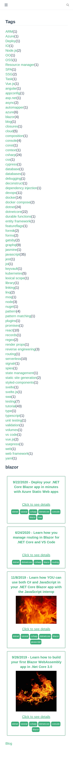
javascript (12, 254)
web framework (17, 453)
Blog (8, 743)
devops (10, 193)
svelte (9, 387)
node (9, 302)
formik (10, 231)
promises (12, 325)
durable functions (18, 216)
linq (8, 292)
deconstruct (14, 183)
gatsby (10, 240)
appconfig (12, 93)
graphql (11, 245)
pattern (10, 311)
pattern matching (18, 316)
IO (7, 46)
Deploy (10, 41)
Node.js (11, 50)
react (9, 330)
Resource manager (19, 65)
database (12, 169)
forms (9, 235)
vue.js (9, 439)
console (11, 140)
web (8, 449)
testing (10, 401)
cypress (11, 164)
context (10, 150)
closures (11, 126)
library (10, 283)
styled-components (19, 382)
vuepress (12, 444)
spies (9, 368)
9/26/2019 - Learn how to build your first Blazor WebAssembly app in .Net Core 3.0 (36, 662)
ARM (9, 31)
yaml (9, 458)
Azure (9, 36)
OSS (9, 60)
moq (8, 297)
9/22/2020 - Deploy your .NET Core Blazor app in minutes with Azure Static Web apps (36, 487)
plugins (10, 321)
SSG (9, 74)
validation (12, 425)
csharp (10, 155)
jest (8, 259)
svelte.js (11, 392)
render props (15, 344)
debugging (13, 178)
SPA (8, 69)
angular (11, 88)
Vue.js (10, 84)
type (8, 411)
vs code (11, 434)
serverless (13, 359)
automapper (14, 107)
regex (9, 340)
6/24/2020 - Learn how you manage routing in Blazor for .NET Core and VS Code (36, 537)
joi (7, 264)
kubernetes (13, 273)
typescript (12, 415)
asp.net (11, 98)
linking (10, 287)
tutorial (10, 406)
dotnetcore (13, 212)
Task (8, 79)
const (9, 145)
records (11, 335)
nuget (9, 306)
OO (8, 55)
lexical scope (15, 278)
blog (8, 121)
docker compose (17, 202)
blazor (10, 117)
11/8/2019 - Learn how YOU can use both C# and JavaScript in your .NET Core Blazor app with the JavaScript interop (36, 585)
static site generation (21, 378)
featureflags (14, 226)
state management (19, 373)
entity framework (18, 221)
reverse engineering (20, 349)
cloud (9, 131)
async (9, 102)
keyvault (11, 268)
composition (14, 136)
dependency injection (21, 188)
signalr (10, 363)
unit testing (13, 420)
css (8, 159)
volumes (11, 430)
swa (8, 396)
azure (9, 112)
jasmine (11, 249)
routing (10, 354)
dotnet (10, 207)
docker (10, 197)
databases (13, 174)
